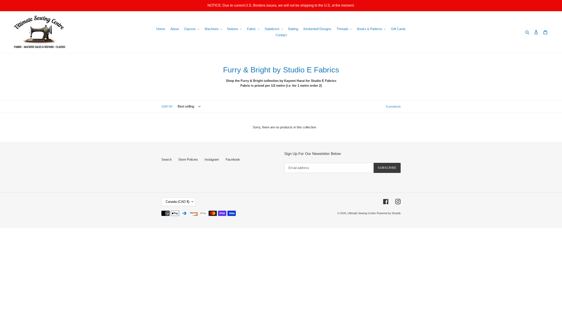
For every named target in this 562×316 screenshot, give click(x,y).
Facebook (233, 159)
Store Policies (188, 159)
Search (166, 159)
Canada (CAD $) (177, 201)
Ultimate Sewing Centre (362, 213)
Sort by (167, 106)
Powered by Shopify (389, 213)
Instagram (212, 159)
